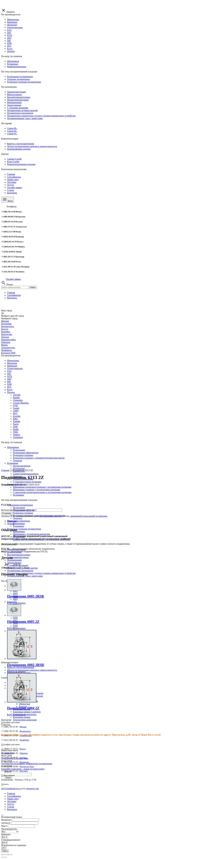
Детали (10, 523)
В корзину (6, 513)
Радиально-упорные (23, 513)
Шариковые (13, 447)
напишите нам (32, 789)
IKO (15, 413)
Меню (10, 201)
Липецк (5, 337)
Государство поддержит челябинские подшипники (26, 763)
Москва (5, 321)
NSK (15, 426)
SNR (9, 384)
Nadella (16, 421)
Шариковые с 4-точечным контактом (31, 534)
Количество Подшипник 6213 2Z (17, 510)
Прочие (11, 392)
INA (9, 387)
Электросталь (8, 347)
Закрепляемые (14, 562)
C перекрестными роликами (27, 481)
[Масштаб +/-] (11, 854)
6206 (15, 617)
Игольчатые (19, 468)
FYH (15, 405)
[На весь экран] (8, 854)
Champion (18, 400)
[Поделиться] (5, 854)
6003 (15, 594)
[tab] (111, 521)
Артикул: (5, 823)
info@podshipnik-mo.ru (11, 789)
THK (15, 432)
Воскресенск (7, 326)
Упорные (17, 518)
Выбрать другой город (12, 316)
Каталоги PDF (8, 353)
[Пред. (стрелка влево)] (2, 857)
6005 (15, 599)
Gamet (16, 408)
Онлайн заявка (13, 279)
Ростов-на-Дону (27, 766)
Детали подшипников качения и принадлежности (32, 670)
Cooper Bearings (21, 403)
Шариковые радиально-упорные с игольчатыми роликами (42, 487)
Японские (12, 363)
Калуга (4, 329)
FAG (9, 371)
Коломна (5, 331)
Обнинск (5, 342)
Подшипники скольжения (20, 570)
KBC (15, 419)
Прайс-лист (13, 179)
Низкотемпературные (18, 557)
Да (2, 313)
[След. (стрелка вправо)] (5, 857)
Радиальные (19, 507)
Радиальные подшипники (20, 505)
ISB (9, 381)
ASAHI (16, 395)
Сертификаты (14, 177)
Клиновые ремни (21, 717)
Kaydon (16, 416)
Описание (12, 521)
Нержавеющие (14, 560)
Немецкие (12, 366)
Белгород (24, 771)
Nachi (16, 424)
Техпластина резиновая (24, 720)
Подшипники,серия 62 (51, 516)
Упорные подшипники (18, 521)
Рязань (4, 345)
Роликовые (18, 526)
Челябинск (6, 350)
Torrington (18, 437)
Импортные (13, 360)
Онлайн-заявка (14, 187)
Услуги (10, 185)
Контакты (12, 193)
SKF (9, 379)
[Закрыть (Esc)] (2, 854)
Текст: (4, 826)
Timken (16, 434)
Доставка (11, 182)
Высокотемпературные (18, 554)
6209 (15, 625)
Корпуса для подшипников (20, 667)
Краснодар (6, 334)
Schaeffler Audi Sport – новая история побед (23, 769)
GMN (16, 411)
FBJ (9, 373)
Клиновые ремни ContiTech (27, 712)
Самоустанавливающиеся (25, 474)
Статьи (10, 190)
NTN (9, 376)
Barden (16, 397)
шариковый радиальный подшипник (88, 516)
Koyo (9, 389)
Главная (11, 174)
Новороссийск (8, 339)
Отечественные (15, 368)
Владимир (6, 323)
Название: (6, 820)
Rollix (16, 429)
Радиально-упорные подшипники (24, 529)
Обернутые (24, 704)
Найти (32, 287)
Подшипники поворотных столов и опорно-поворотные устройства (41, 573)
